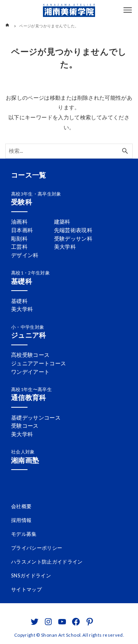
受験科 (21, 201)
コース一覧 (28, 175)
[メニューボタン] (127, 10)
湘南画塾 (25, 460)
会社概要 (21, 506)
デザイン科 (25, 255)
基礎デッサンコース (36, 417)
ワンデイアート (30, 371)
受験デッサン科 (73, 238)
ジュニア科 (28, 335)
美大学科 (65, 246)
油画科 (19, 221)
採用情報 (21, 520)
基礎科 (21, 281)
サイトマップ (26, 589)
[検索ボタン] (125, 151)
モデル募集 (24, 534)
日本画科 (22, 230)
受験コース (25, 425)
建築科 (62, 221)
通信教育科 (28, 397)
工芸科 (19, 246)
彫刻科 (19, 238)
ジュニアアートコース (38, 363)
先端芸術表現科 (73, 230)
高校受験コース (30, 354)
